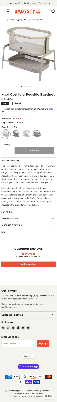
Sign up (43, 343)
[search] (8, 11)
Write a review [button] (28, 264)
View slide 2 (23, 86)
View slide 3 (26, 86)
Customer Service (32, 390)
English (27, 356)
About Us (45, 390)
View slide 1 (21, 86)
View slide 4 (28, 86)
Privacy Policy (37, 393)
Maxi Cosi (8, 99)
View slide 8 (38, 86)
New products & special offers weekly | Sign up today (28, 3)
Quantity (6, 145)
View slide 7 (36, 86)
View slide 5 (31, 86)
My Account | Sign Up (13, 390)
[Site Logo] (28, 12)
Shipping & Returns (21, 393)
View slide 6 (33, 86)
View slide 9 (41, 86)
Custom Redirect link (41, 396)
